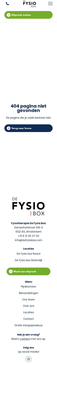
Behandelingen (28, 293)
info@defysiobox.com (28, 240)
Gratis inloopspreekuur (28, 325)
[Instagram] (28, 359)
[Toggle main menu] (50, 3)
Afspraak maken (21, 14)
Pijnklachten (28, 286)
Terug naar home (21, 128)
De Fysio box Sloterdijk (28, 260)
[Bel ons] (5, 3)
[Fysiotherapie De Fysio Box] (29, 3)
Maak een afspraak (24, 271)
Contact (28, 319)
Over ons (28, 306)
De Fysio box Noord (28, 254)
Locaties (28, 312)
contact (25, 339)
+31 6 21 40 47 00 (28, 236)
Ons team (28, 299)
